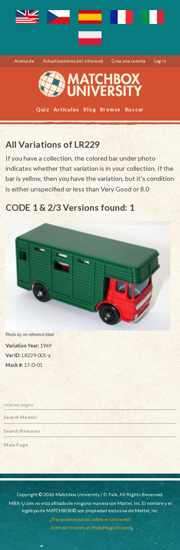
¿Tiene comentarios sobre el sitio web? (90, 519)
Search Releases (22, 431)
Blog (90, 109)
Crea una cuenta (128, 61)
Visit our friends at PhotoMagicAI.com (90, 527)
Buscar (134, 109)
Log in (160, 61)
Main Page (16, 444)
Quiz (42, 109)
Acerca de (24, 61)
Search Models (20, 417)
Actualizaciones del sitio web (73, 61)
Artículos (66, 109)
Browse (110, 109)
